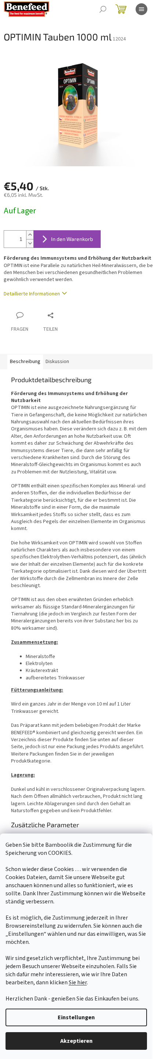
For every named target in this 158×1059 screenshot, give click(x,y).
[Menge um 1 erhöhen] (29, 235)
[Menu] (141, 9)
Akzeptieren (76, 1041)
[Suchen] (103, 9)
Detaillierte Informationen (32, 294)
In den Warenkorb (72, 239)
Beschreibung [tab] (25, 361)
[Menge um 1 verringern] (29, 243)
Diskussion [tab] (57, 361)
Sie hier (78, 982)
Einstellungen (76, 1017)
